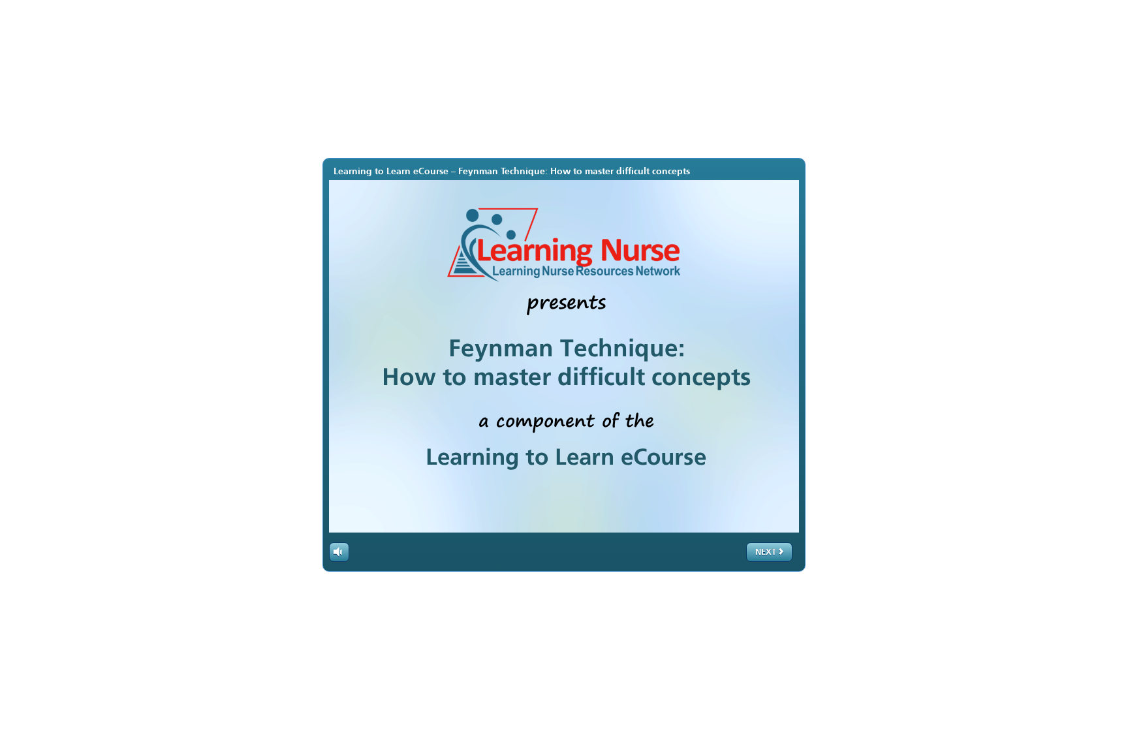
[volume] (339, 551)
